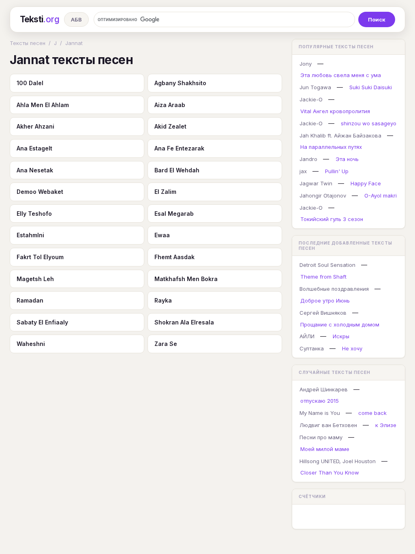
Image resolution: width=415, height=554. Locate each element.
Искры (341, 336)
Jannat (74, 43)
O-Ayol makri (380, 195)
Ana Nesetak (35, 170)
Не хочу (352, 348)
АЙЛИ (306, 336)
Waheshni (31, 343)
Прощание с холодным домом (339, 324)
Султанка (311, 348)
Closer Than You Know (329, 472)
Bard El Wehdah (176, 170)
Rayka (163, 300)
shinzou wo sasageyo (368, 123)
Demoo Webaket (40, 191)
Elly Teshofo (34, 213)
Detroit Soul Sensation (327, 265)
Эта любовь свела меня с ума (340, 75)
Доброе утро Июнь (325, 300)
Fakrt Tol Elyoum (40, 256)
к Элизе (385, 425)
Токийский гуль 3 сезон (331, 219)
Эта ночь (347, 159)
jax (303, 171)
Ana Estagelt (34, 148)
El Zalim (165, 191)
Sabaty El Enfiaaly (42, 322)
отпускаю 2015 (319, 400)
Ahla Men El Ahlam (43, 104)
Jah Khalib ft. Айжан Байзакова (340, 135)
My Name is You (319, 413)
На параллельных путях (331, 147)
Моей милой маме (324, 449)
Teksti (39, 19)
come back (372, 413)
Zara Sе (165, 343)
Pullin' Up (337, 171)
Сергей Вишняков (323, 312)
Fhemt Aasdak (174, 256)
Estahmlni (30, 235)
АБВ (76, 19)
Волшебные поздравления (334, 289)
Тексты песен (27, 43)
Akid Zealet (170, 126)
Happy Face (366, 183)
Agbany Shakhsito (180, 82)
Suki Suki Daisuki (370, 87)
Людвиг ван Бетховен (328, 425)
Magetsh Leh (35, 278)
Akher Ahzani (35, 126)
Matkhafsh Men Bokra (186, 278)
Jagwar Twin (315, 183)
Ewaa (162, 235)
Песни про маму (320, 437)
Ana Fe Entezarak (179, 148)
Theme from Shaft (323, 276)
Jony (305, 63)
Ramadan (30, 300)
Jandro (308, 159)
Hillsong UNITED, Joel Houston (337, 461)
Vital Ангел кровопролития (335, 111)
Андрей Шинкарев (323, 389)
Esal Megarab (174, 213)
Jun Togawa (315, 87)
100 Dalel (30, 82)
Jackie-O (311, 99)
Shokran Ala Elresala (184, 322)
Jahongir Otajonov (322, 195)
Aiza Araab (169, 104)
